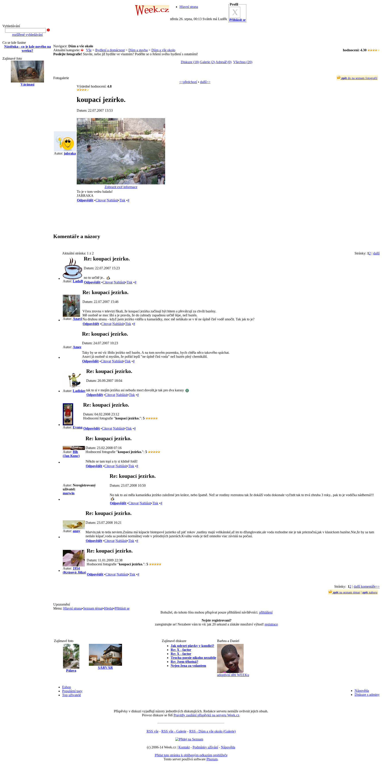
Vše (89, 50)
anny (76, 531)
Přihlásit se (122, 608)
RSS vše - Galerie (173, 731)
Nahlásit (112, 200)
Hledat (108, 608)
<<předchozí (188, 82)
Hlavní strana (189, 7)
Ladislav (79, 391)
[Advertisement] (27, 160)
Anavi (77, 319)
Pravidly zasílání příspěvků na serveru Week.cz (206, 715)
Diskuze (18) (190, 62)
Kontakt (184, 747)
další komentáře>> (367, 586)
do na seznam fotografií (359, 78)
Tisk (122, 200)
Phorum (212, 759)
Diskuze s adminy (367, 694)
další (376, 253)
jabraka (70, 153)
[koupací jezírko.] (121, 183)
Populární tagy (72, 691)
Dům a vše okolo (163, 50)
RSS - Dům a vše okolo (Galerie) (212, 731)
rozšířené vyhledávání (27, 34)
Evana (77, 427)
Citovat (101, 200)
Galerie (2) (207, 62)
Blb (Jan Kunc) (71, 454)
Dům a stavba (138, 50)
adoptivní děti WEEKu (233, 675)
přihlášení (266, 612)
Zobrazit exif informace (121, 187)
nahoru (369, 592)
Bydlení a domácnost (110, 50)
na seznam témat (346, 592)
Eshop (66, 687)
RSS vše (153, 731)
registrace (271, 624)
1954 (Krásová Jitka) (74, 570)
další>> (205, 82)
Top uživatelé (71, 695)
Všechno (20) (242, 62)
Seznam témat (93, 608)
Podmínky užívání (205, 747)
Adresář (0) (223, 62)
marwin (68, 493)
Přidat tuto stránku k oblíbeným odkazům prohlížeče (191, 755)
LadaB (78, 281)
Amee (77, 347)
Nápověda (362, 690)
